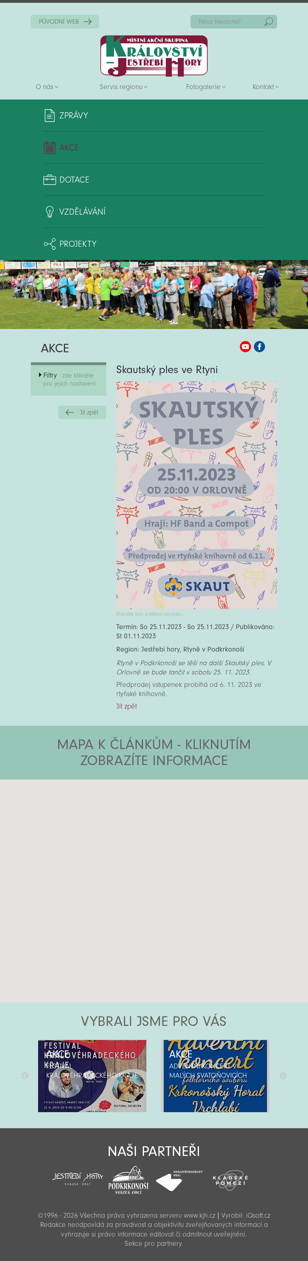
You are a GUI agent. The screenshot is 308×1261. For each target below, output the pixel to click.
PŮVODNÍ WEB (59, 21)
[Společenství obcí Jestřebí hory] (77, 1173)
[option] (92, 1076)
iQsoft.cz (258, 1215)
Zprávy (73, 115)
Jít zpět (89, 412)
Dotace (74, 180)
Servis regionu (121, 87)
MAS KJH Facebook (259, 346)
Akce (69, 147)
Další (283, 1076)
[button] (176, 828)
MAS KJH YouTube (245, 346)
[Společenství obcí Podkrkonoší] (128, 1177)
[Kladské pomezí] (230, 1176)
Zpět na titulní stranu (154, 56)
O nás (44, 87)
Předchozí (25, 1076)
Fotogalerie (203, 87)
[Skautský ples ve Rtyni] (196, 607)
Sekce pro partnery (153, 1243)
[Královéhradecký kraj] (179, 1176)
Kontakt (263, 87)
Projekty (77, 244)
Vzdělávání (82, 212)
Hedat (268, 21)
